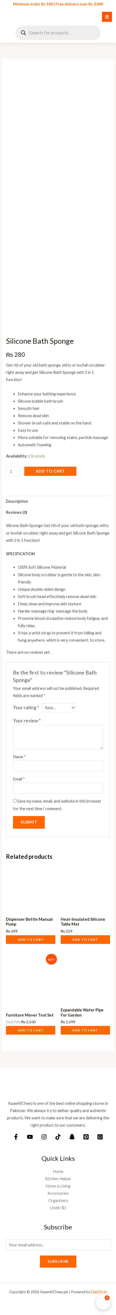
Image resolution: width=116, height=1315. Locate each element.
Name (19, 756)
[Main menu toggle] (107, 17)
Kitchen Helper (58, 1178)
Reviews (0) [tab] (16, 512)
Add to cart (50, 471)
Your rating (26, 707)
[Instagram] (44, 1137)
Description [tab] (17, 501)
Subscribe (58, 1261)
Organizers (58, 1200)
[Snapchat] (72, 1137)
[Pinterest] (86, 1137)
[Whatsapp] (100, 1137)
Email (19, 779)
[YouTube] (30, 1137)
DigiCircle (99, 1291)
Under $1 (58, 1207)
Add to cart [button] (31, 939)
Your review (27, 720)
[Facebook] (16, 1137)
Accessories (58, 1193)
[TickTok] (58, 1137)
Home (58, 1171)
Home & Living (58, 1186)
